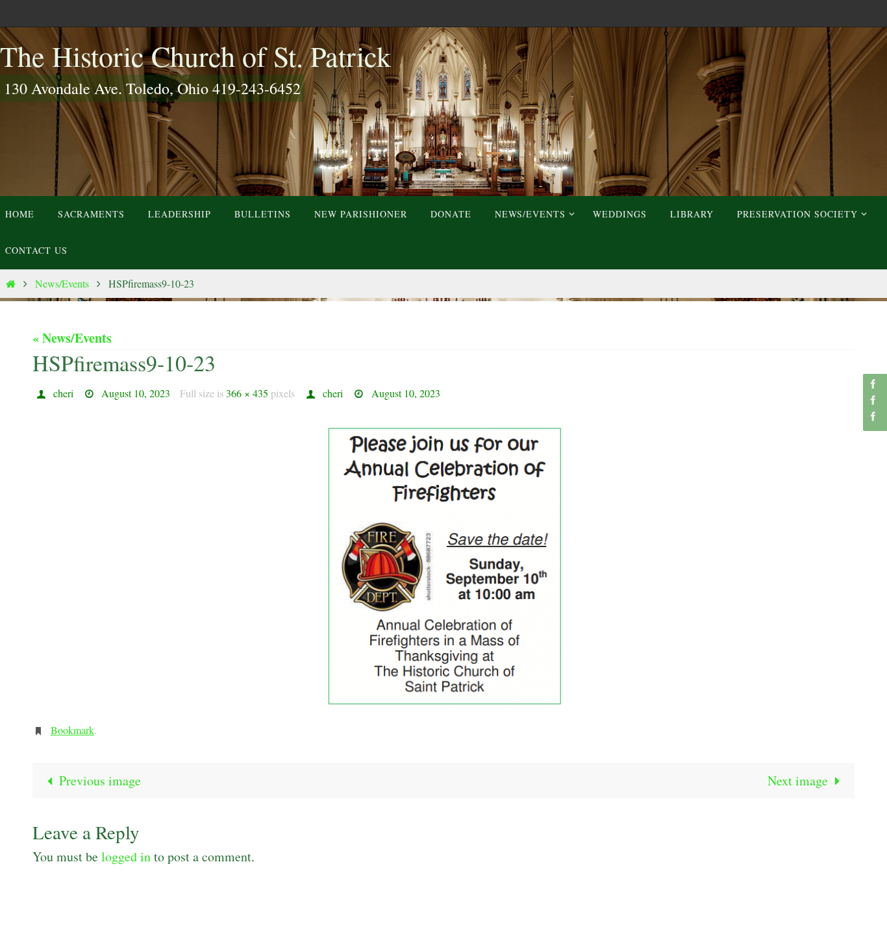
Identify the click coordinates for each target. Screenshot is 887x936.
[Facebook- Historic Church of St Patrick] (873, 384)
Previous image (100, 780)
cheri (63, 393)
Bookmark (72, 730)
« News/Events (72, 337)
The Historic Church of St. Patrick (195, 56)
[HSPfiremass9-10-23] (443, 567)
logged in (126, 856)
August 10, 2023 (135, 393)
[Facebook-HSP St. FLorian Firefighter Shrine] (873, 416)
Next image (798, 780)
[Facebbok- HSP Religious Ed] (873, 400)
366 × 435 (247, 393)
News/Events (62, 283)
